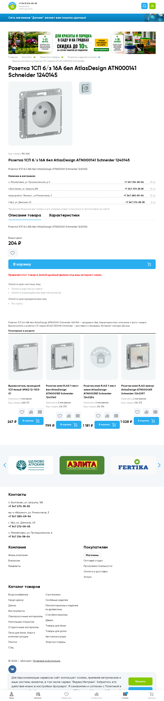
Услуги (87, 576)
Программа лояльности (98, 566)
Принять (140, 681)
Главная (13, 57)
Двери (49, 620)
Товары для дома (55, 631)
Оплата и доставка (95, 571)
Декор (12, 605)
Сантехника (52, 594)
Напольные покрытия (21, 621)
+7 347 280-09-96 (134, 195)
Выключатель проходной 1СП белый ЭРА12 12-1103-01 (24, 389)
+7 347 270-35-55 (134, 188)
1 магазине (20, 398)
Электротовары (50, 57)
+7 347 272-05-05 (135, 202)
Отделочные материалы (23, 627)
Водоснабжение (18, 594)
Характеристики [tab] (64, 215)
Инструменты (16, 610)
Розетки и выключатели (82, 57)
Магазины (92, 555)
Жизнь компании (18, 555)
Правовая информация (46, 660)
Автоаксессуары (55, 636)
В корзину (22, 264)
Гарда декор (16, 599)
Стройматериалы (56, 614)
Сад (10, 647)
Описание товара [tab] (24, 215)
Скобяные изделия (56, 599)
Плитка (12, 641)
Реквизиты (14, 566)
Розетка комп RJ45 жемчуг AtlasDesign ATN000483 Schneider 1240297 (137, 389)
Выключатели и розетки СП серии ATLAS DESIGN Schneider (48, 60)
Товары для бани (55, 625)
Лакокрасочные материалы (25, 616)
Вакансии (14, 560)
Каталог (27, 57)
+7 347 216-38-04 (134, 182)
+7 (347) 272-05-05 (28, 3)
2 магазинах (58, 402)
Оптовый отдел (93, 560)
